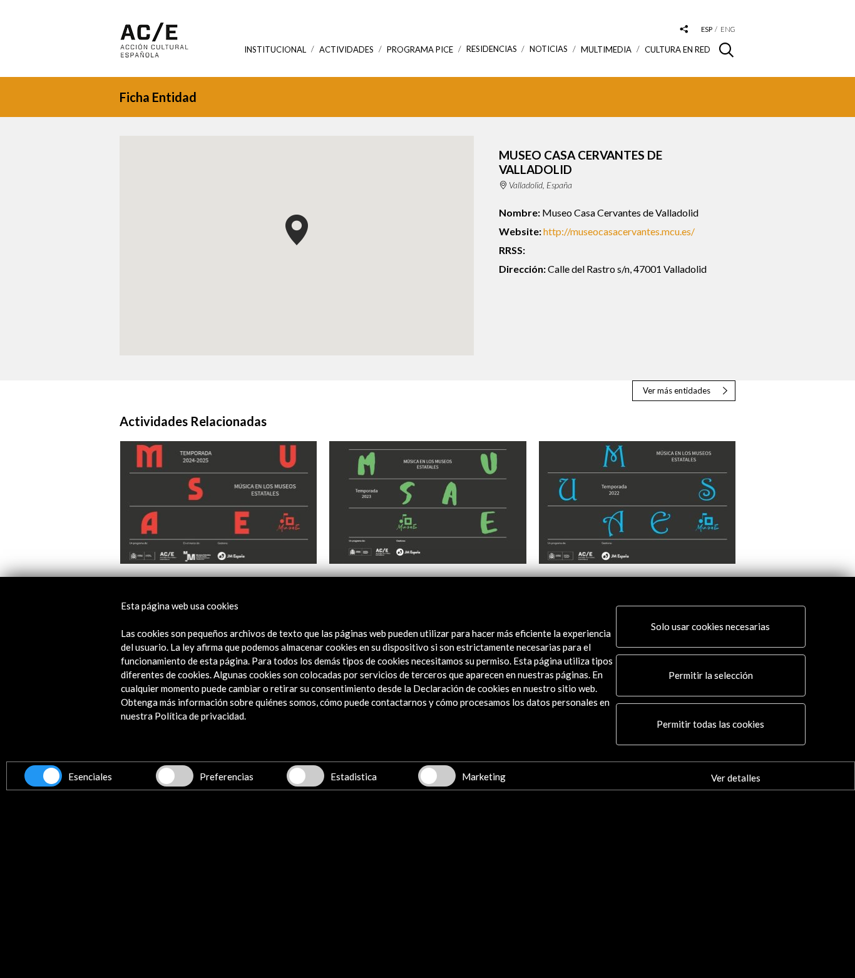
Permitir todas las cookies (710, 724)
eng (727, 29)
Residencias (491, 49)
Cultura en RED (677, 49)
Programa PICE (420, 49)
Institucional (275, 49)
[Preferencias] (174, 776)
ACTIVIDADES (346, 49)
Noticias (549, 49)
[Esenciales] (43, 776)
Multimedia (606, 49)
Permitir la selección (710, 675)
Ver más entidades (676, 390)
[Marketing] (437, 776)
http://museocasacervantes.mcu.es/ (619, 231)
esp (706, 29)
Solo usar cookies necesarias (710, 626)
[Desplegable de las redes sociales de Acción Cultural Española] (684, 30)
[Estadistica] (305, 776)
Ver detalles (735, 777)
